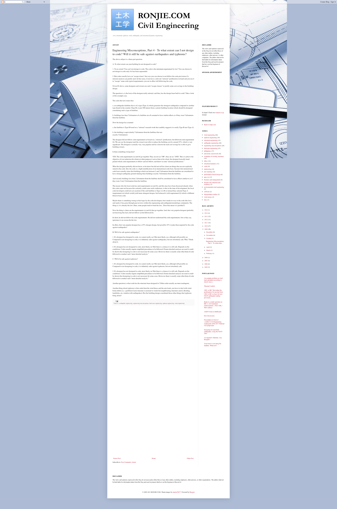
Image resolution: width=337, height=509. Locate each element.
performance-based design (212, 174)
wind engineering (179, 303)
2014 (206, 213)
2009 (206, 229)
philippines (207, 151)
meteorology (208, 169)
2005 (206, 267)
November (209, 235)
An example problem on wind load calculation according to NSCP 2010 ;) (213, 280)
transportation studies (210, 194)
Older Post (190, 458)
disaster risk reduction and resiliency (212, 183)
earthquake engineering (125, 303)
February (209, 253)
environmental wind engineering (214, 187)
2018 (206, 210)
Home (154, 458)
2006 (206, 264)
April (208, 247)
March (208, 250)
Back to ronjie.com (210, 124)
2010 (206, 226)
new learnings (208, 172)
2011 (206, 223)
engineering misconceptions (141, 303)
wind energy (208, 197)
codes (206, 166)
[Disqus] (153, 342)
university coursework (211, 153)
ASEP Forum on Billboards (212, 312)
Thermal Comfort (209, 286)
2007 (206, 261)
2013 (206, 216)
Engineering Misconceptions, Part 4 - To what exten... (215, 242)
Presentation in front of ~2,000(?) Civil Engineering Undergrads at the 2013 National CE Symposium (214, 322)
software (206, 191)
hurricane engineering (155, 303)
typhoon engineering (168, 303)
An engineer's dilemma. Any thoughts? (213, 338)
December (209, 232)
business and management (212, 180)
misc (205, 200)
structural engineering (210, 140)
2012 (206, 219)
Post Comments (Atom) (128, 462)
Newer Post (117, 458)
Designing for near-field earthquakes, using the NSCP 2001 (213, 332)
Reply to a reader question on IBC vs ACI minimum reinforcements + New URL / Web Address (213, 305)
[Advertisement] (153, 450)
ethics (206, 161)
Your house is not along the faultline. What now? (212, 344)
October (209, 238)
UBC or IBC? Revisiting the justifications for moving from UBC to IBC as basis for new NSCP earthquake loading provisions (213, 294)
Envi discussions (209, 316)
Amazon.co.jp (219, 112)
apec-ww (207, 177)
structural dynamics (210, 164)
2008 (206, 257)
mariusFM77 (177, 492)
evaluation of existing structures (214, 156)
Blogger (192, 492)
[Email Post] (116, 301)
